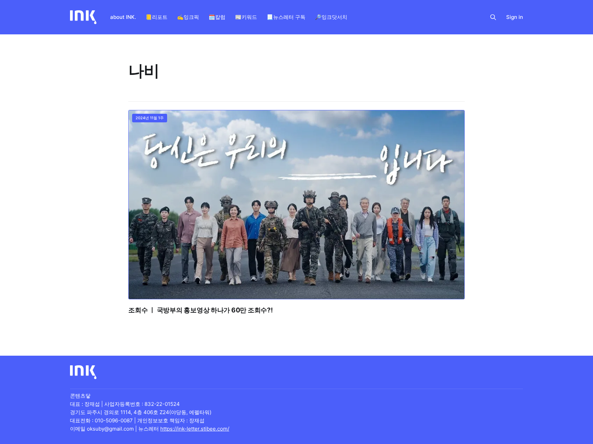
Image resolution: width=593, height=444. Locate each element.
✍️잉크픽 (188, 17)
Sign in (514, 17)
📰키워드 (246, 17)
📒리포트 (156, 17)
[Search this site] (493, 17)
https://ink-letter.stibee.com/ (194, 428)
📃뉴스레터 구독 (286, 17)
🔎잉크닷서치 (331, 17)
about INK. (123, 17)
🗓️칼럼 (217, 17)
